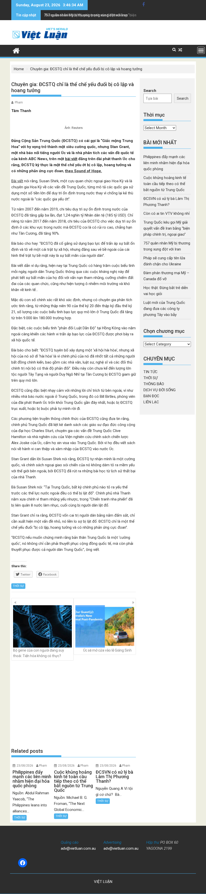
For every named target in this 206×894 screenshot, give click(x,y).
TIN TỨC (150, 372)
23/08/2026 (25, 765)
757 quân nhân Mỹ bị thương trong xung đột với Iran (86, 15)
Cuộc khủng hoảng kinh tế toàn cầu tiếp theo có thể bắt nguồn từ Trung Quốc (164, 183)
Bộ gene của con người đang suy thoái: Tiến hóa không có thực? (38, 653)
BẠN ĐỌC (151, 396)
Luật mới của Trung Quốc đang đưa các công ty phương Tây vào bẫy (164, 308)
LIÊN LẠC (151, 402)
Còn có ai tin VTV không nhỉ (166, 213)
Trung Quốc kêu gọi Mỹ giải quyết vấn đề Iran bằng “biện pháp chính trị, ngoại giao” (166, 228)
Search (149, 90)
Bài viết (17, 181)
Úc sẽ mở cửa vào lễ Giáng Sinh (107, 650)
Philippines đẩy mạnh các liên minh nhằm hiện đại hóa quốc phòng (166, 163)
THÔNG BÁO (153, 384)
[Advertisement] (73, 704)
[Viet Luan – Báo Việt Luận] (16, 50)
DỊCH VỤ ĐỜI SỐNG (159, 390)
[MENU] (201, 50)
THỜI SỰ (18, 586)
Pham (19, 102)
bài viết (71, 159)
